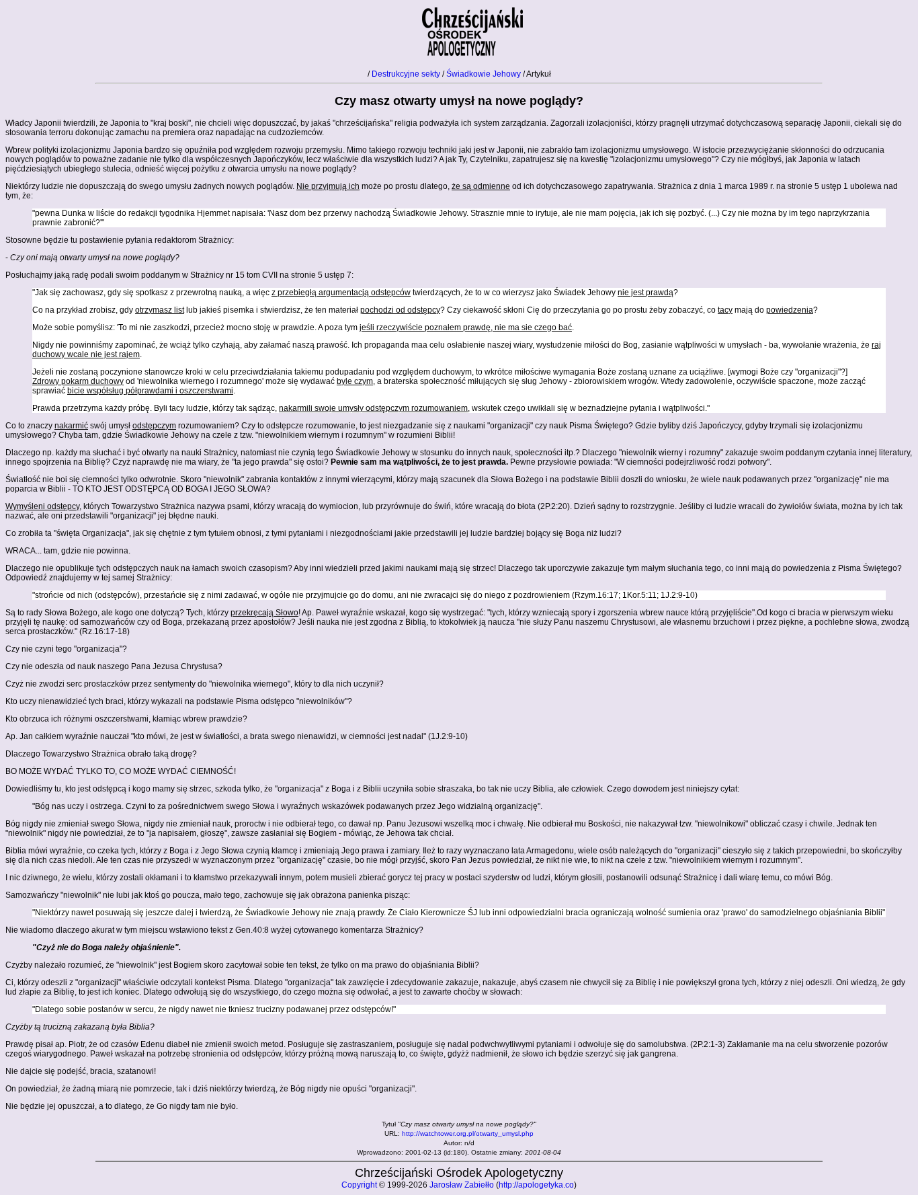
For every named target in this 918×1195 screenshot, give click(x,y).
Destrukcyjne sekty (406, 74)
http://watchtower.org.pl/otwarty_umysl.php (468, 1133)
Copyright (359, 1185)
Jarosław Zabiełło (461, 1185)
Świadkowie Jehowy (483, 74)
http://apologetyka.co (536, 1185)
